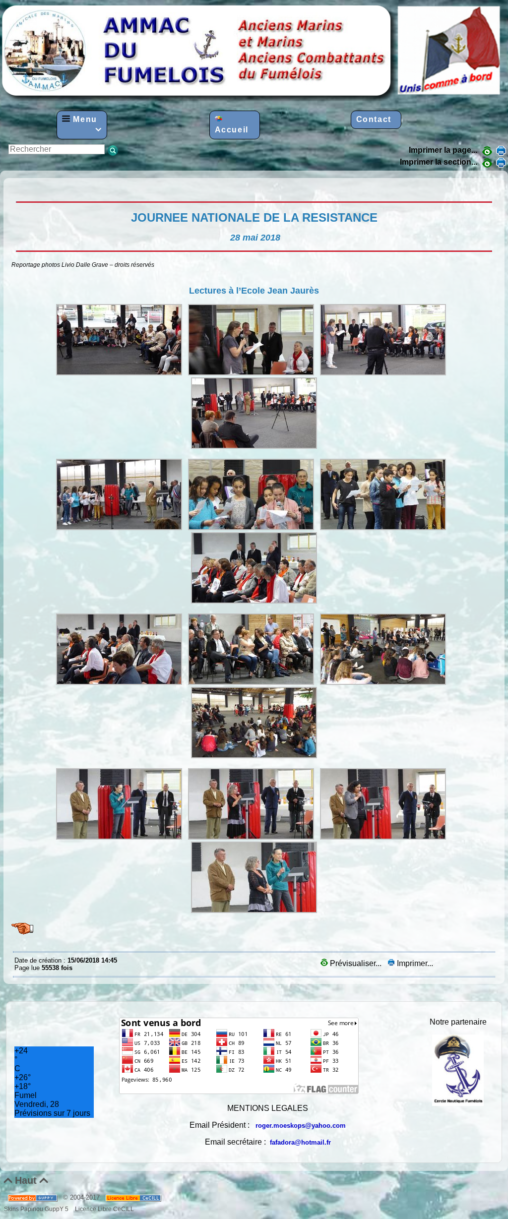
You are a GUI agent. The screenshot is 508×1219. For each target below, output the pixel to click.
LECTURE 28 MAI (17, 185)
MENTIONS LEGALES (267, 1108)
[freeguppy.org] (33, 1197)
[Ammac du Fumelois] (252, 98)
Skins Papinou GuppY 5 (37, 1209)
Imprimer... (414, 963)
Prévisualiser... (355, 963)
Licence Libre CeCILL (103, 1209)
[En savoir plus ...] (134, 1197)
